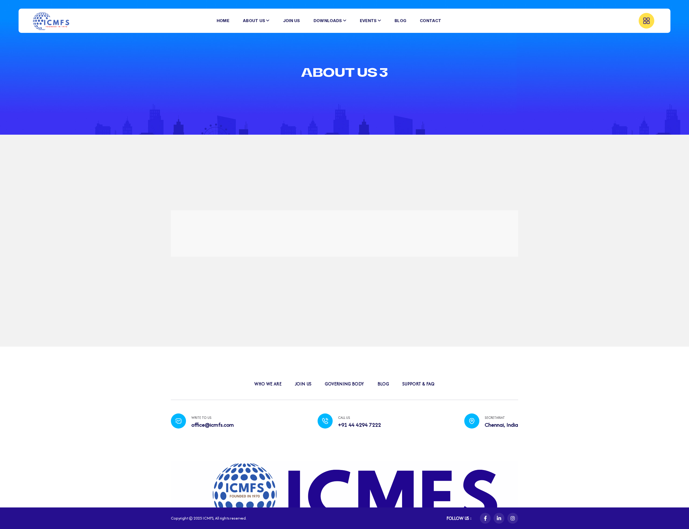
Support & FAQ (418, 384)
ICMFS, (208, 518)
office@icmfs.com (212, 424)
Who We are (268, 384)
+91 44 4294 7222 (359, 424)
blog (383, 384)
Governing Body (344, 384)
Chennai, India (501, 424)
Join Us (303, 384)
